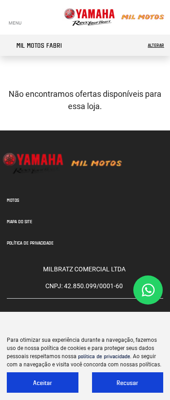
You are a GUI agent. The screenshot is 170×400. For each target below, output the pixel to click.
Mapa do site (19, 221)
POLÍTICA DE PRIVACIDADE (30, 243)
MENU (15, 22)
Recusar (127, 382)
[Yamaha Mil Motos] (114, 17)
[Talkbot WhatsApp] (148, 290)
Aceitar (42, 382)
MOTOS (13, 200)
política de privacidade (104, 356)
